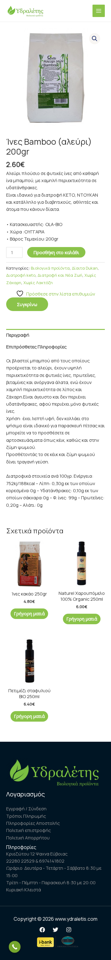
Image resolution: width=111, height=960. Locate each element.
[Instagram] (69, 929)
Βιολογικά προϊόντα (50, 268)
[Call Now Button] (15, 947)
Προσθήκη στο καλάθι (56, 252)
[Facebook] (42, 929)
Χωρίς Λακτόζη (38, 282)
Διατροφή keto (20, 275)
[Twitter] (55, 929)
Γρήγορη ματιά (29, 613)
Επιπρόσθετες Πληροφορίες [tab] (36, 346)
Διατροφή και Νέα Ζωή (60, 275)
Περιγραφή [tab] (17, 335)
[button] (94, 38)
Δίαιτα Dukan (85, 268)
